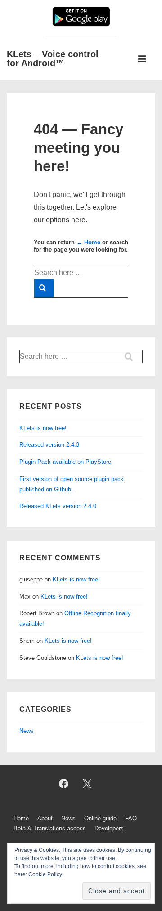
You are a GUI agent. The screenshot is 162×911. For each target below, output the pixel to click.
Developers (109, 828)
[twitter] (87, 783)
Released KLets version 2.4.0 (57, 506)
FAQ (131, 818)
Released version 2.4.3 (49, 444)
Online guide (100, 818)
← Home (88, 242)
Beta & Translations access (50, 828)
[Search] (44, 288)
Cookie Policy (45, 874)
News (26, 731)
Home (21, 818)
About (45, 818)
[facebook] (63, 783)
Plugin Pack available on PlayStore (65, 461)
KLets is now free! (43, 428)
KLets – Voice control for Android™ (53, 58)
